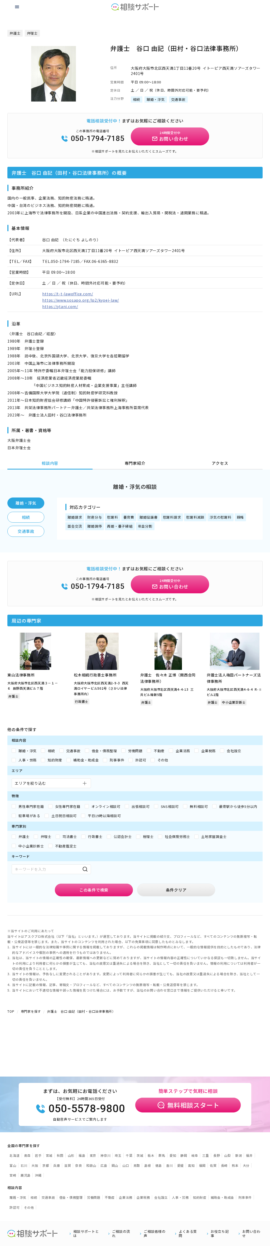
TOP (10, 1011)
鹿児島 (26, 1175)
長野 (216, 1155)
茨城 (140, 1155)
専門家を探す (31, 1011)
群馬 (161, 1155)
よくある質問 (188, 1233)
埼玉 (118, 1155)
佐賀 (213, 1165)
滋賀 (67, 1165)
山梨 (227, 1155)
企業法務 (125, 1197)
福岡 (202, 1165)
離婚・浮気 (26, 503)
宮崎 (12, 1175)
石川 (24, 1165)
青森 (27, 1155)
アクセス (220, 463)
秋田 (60, 1155)
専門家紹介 (135, 463)
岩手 (38, 1155)
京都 (45, 1165)
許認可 (14, 1207)
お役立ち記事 (220, 1233)
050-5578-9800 (87, 1108)
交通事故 (26, 531)
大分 (246, 1165)
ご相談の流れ (121, 1233)
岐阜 (194, 1155)
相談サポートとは (86, 1233)
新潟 (238, 1155)
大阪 (34, 1165)
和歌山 (91, 1165)
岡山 (115, 1165)
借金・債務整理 (71, 1197)
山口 (125, 1165)
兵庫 (56, 1165)
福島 (82, 1155)
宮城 (49, 1155)
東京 (93, 1155)
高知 (191, 1165)
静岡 (183, 1155)
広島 (103, 1165)
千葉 (129, 1155)
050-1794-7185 (98, 138)
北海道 (14, 1155)
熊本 (235, 1165)
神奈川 (105, 1155)
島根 (147, 1165)
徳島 (158, 1165)
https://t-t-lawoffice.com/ (67, 293)
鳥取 (136, 1165)
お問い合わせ (251, 1233)
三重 (205, 1155)
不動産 (110, 1197)
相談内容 (50, 463)
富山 (12, 1165)
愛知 (173, 1155)
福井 (249, 1155)
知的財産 (199, 1197)
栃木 (151, 1155)
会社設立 (161, 1197)
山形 (71, 1155)
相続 (26, 517)
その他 (29, 1207)
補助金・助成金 (222, 1197)
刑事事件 (245, 1197)
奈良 (78, 1165)
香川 (169, 1165)
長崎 (224, 1165)
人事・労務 (180, 1197)
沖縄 (38, 1175)
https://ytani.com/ (60, 306)
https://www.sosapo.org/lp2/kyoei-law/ (80, 300)
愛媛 (180, 1165)
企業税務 (143, 1197)
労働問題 (93, 1197)
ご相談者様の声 (155, 1233)
